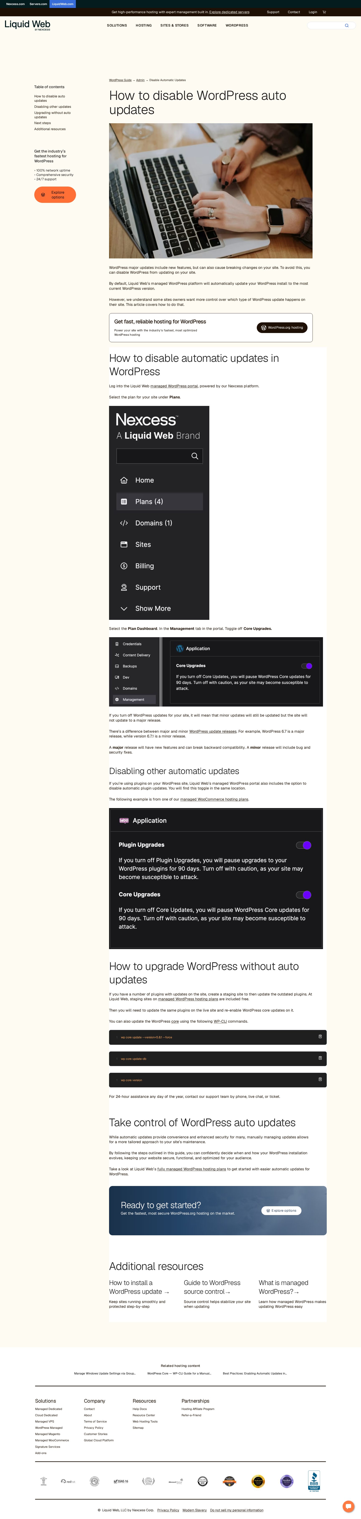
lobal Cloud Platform (100, 1440)
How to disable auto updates (49, 98)
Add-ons (40, 1453)
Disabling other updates (52, 106)
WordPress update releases (213, 731)
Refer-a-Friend (191, 1415)
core (175, 1021)
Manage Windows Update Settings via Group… (105, 1373)
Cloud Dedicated (46, 1415)
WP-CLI (220, 1021)
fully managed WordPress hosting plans (191, 1169)
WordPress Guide (120, 80)
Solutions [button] (117, 25)
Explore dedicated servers (229, 12)
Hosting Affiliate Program (198, 1409)
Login (313, 12)
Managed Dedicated (48, 1409)
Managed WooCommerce (52, 1440)
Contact (294, 12)
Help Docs (140, 1409)
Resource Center (144, 1415)
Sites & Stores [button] (174, 25)
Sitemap (138, 1428)
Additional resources (50, 129)
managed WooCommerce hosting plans (214, 799)
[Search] (347, 25)
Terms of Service (95, 1421)
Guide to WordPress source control (212, 1287)
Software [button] (207, 25)
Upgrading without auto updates (52, 115)
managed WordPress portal (174, 386)
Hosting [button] (144, 25)
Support (273, 12)
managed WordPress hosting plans (188, 999)
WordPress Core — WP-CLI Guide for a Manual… (179, 1373)
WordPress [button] (237, 25)
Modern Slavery (195, 1510)
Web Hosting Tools (145, 1421)
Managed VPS (44, 1421)
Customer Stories (95, 1434)
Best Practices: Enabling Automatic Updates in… (255, 1373)
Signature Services (47, 1447)
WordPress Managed (48, 1428)
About (88, 1415)
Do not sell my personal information (236, 1510)
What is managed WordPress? (283, 1287)
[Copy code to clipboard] (320, 1036)
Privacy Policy (93, 1428)
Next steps (42, 123)
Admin (140, 80)
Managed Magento (47, 1434)
